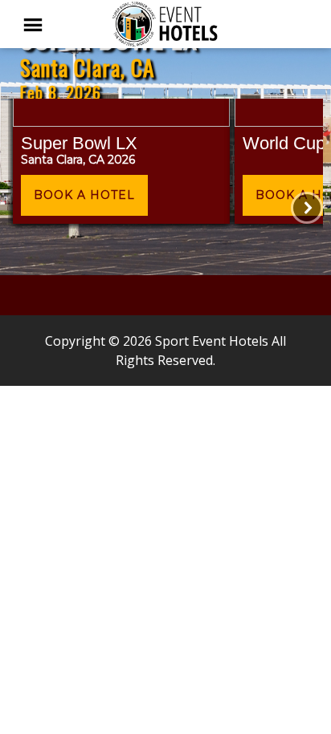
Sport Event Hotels (165, 24)
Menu (40, 24)
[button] (121, 163)
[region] (165, 137)
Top (313, 712)
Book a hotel (84, 195)
